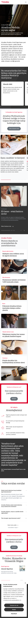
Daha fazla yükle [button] (12, 525)
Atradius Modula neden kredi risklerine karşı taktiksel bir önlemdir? (11, 506)
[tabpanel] (14, 154)
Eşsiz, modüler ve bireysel (12, 158)
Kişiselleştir (14, 613)
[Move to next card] (24, 230)
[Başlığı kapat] (25, 583)
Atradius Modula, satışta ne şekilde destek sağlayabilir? (12, 512)
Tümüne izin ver (14, 605)
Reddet (14, 609)
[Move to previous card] (21, 230)
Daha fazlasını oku (14, 128)
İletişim (14, 398)
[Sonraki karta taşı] (22, 580)
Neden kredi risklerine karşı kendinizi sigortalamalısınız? (11, 491)
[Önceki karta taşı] (20, 580)
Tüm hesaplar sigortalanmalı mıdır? (10, 518)
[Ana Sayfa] (5, 2)
